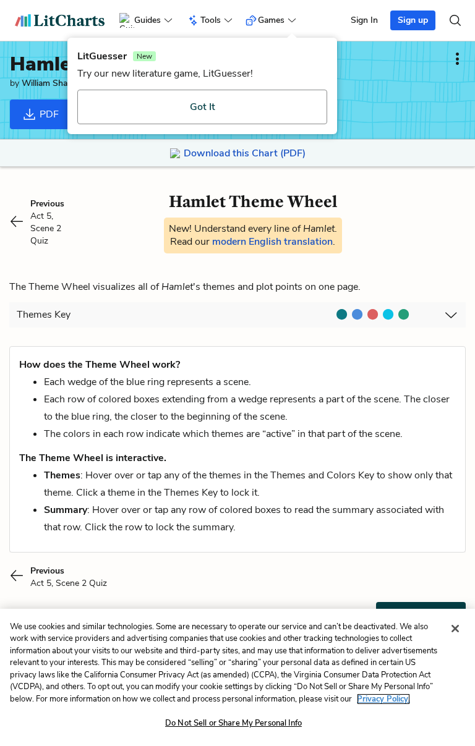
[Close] (455, 628)
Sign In (364, 20)
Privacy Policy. (383, 699)
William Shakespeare (61, 83)
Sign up (413, 20)
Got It (202, 107)
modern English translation (272, 241)
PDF (48, 114)
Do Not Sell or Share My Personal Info (233, 723)
